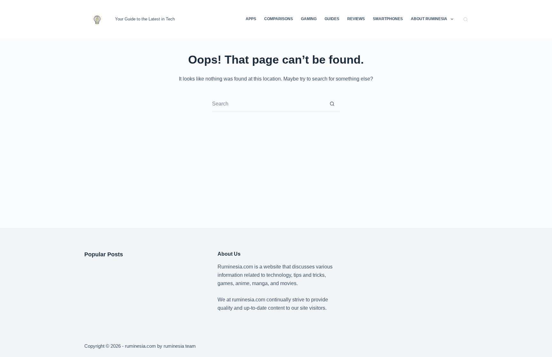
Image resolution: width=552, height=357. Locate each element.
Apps (251, 19)
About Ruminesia (429, 19)
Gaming (309, 19)
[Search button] (332, 104)
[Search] (466, 19)
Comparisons (278, 19)
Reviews (356, 19)
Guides (332, 19)
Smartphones (388, 19)
